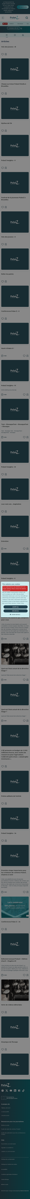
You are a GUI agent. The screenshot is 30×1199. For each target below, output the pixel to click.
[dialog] (15, 599)
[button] (15, 614)
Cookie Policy (20, 603)
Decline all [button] (15, 611)
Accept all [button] (15, 607)
